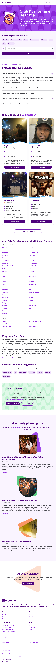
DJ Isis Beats (35, 200)
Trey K (6, 146)
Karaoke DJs (22, 372)
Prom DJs (40, 372)
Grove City (11, 43)
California (5, 255)
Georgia (4, 271)
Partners (4, 619)
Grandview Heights (16, 39)
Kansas (4, 287)
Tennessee (32, 287)
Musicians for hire (7, 629)
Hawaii (4, 273)
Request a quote (33, 619)
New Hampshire (33, 252)
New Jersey (32, 255)
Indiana (4, 281)
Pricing (4, 640)
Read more (5, 472)
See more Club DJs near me (28, 231)
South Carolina (33, 281)
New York (31, 260)
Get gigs (4, 638)
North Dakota (32, 266)
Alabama (4, 247)
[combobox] (30, 48)
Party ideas (32, 617)
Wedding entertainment (9, 631)
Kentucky (5, 289)
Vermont (31, 297)
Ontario (4, 329)
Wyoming (31, 311)
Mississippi (5, 308)
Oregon (31, 273)
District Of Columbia (8, 266)
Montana (4, 313)
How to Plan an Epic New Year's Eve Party (20, 500)
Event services (33, 638)
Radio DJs (48, 372)
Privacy (9, 653)
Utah (30, 295)
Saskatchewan (33, 326)
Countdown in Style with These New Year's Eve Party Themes (22, 458)
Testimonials (6, 642)
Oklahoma (31, 271)
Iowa (3, 284)
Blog (3, 617)
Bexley (25, 39)
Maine (4, 295)
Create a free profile (28, 583)
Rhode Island (32, 279)
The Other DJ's (9, 200)
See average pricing (27, 403)
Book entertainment (8, 625)
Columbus (5, 39)
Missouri (4, 311)
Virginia (31, 300)
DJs (15, 372)
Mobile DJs (32, 372)
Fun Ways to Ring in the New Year (16, 541)
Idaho (3, 276)
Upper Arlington (34, 39)
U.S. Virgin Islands (34, 292)
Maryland (5, 297)
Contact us (32, 627)
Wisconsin (32, 308)
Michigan (4, 303)
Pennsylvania (32, 276)
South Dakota (33, 284)
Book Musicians (6, 64)
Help (30, 625)
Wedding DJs (6, 376)
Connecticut (5, 260)
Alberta (4, 321)
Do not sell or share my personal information (13, 657)
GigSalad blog (16, 427)
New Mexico (32, 258)
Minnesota (5, 305)
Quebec (31, 323)
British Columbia (7, 323)
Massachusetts (6, 300)
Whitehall (43, 39)
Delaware (5, 263)
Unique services (33, 640)
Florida (4, 268)
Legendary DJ (35, 146)
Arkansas (5, 252)
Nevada (31, 250)
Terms (3, 653)
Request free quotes (8, 358)
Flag (4, 43)
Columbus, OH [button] (29, 114)
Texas (30, 289)
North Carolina (33, 263)
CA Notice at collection (8, 655)
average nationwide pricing (15, 399)
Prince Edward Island (35, 321)
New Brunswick (6, 326)
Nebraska (31, 247)
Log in (30, 629)
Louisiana (5, 292)
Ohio (30, 268)
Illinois (4, 279)
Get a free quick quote (13, 403)
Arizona (4, 250)
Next (28, 53)
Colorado (5, 258)
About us (4, 614)
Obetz (50, 39)
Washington (32, 303)
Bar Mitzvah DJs (7, 372)
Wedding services (34, 642)
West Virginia (32, 305)
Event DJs (14, 64)
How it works (32, 614)
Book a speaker (6, 627)
